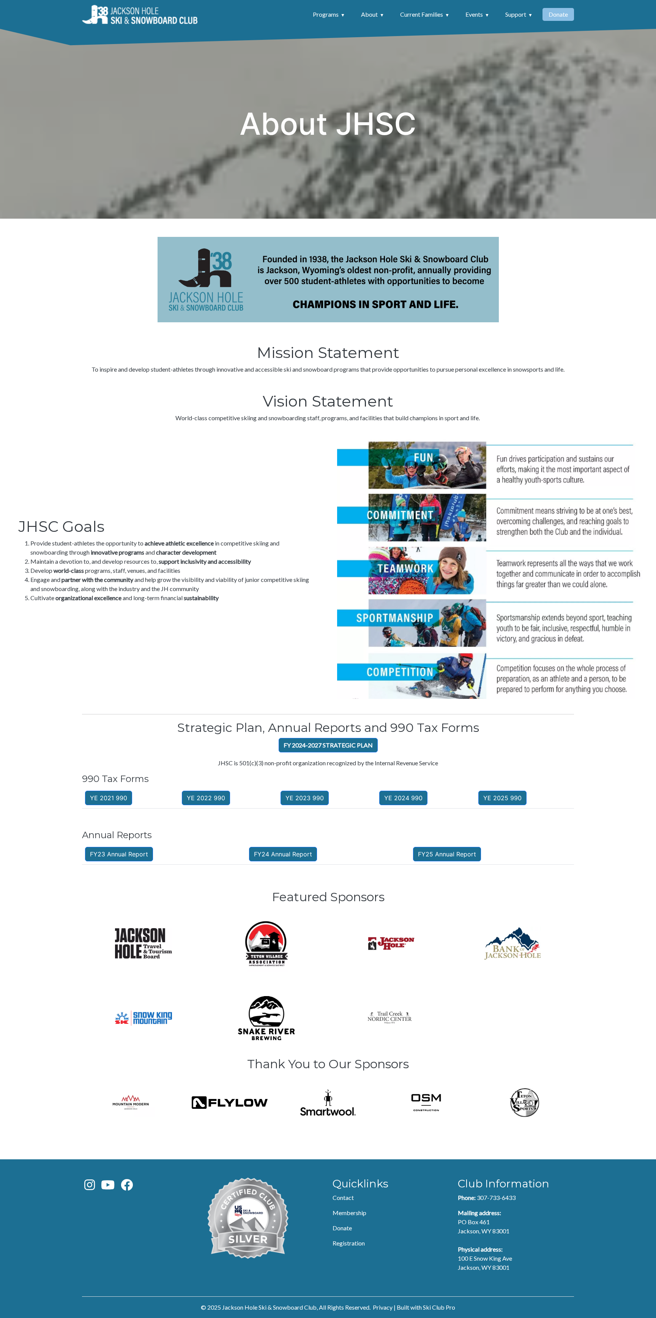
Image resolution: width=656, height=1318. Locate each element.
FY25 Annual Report (447, 854)
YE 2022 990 (206, 798)
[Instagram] (89, 1186)
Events (474, 14)
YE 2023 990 (304, 798)
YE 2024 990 (403, 798)
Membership (349, 1212)
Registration (349, 1243)
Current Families (421, 14)
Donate (558, 14)
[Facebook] (127, 1186)
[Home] (139, 14)
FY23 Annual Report (119, 854)
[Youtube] (108, 1186)
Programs (326, 14)
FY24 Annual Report (283, 854)
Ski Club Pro (439, 1307)
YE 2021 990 (108, 798)
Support (515, 14)
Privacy (383, 1307)
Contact (343, 1197)
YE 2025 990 (502, 798)
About (369, 14)
